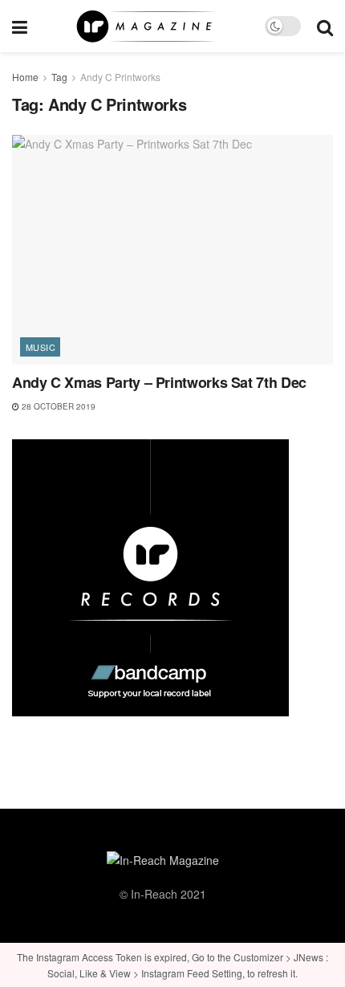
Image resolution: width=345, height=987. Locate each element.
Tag (59, 77)
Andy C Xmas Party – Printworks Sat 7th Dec (159, 382)
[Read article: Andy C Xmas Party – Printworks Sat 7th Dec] (172, 250)
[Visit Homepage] (146, 26)
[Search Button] (325, 26)
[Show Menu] (19, 26)
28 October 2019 (57, 406)
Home (25, 77)
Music (40, 347)
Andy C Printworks (120, 77)
